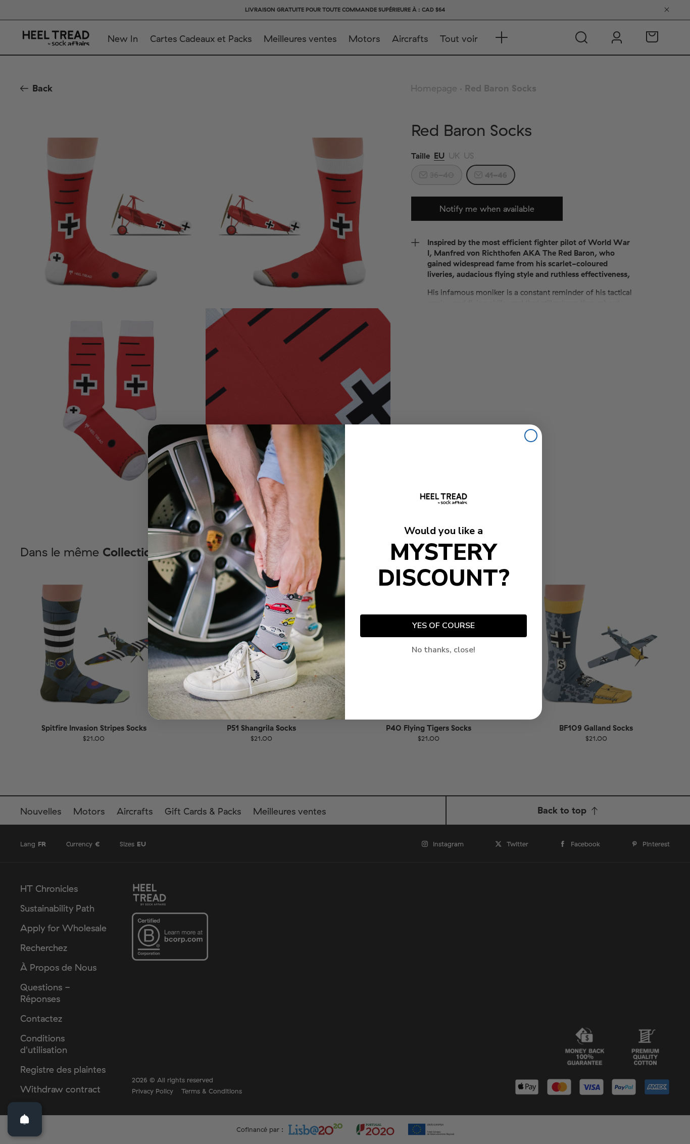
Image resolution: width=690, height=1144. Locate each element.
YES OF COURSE (443, 625)
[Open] (25, 1119)
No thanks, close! (443, 649)
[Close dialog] (531, 436)
